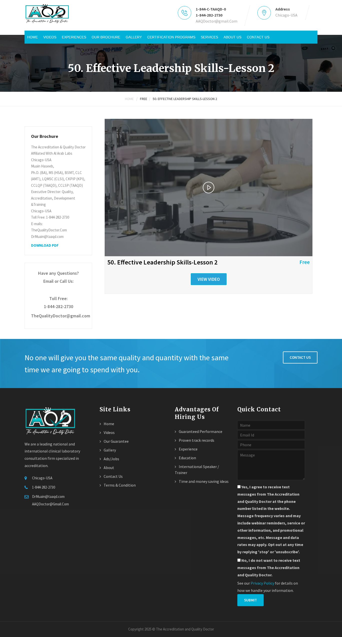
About (108, 467)
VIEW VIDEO (209, 279)
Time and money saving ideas (203, 481)
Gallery (134, 37)
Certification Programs (171, 37)
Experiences (74, 37)
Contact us (300, 357)
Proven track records (196, 440)
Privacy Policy (262, 583)
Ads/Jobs (111, 458)
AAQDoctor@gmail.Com (216, 21)
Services (209, 37)
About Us (232, 37)
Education (187, 457)
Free (143, 99)
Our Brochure (106, 37)
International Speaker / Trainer (197, 469)
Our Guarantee (116, 441)
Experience (188, 448)
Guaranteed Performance (200, 431)
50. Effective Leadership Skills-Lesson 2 (185, 99)
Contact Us (258, 37)
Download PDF (45, 245)
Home (32, 37)
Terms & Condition (119, 485)
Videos (49, 37)
